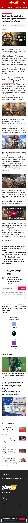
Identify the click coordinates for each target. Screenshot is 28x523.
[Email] (17, 25)
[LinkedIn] (9, 493)
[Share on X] (8, 25)
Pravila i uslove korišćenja (9, 520)
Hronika (20, 429)
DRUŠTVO (18, 478)
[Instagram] (14, 345)
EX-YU (3, 478)
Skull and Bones (15, 53)
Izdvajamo (23, 429)
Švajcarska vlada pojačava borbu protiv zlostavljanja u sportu (13, 393)
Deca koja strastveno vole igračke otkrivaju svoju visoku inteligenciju (9, 461)
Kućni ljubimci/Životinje (21, 452)
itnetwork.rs (8, 240)
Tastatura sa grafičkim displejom (14, 259)
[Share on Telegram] (15, 25)
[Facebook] (14, 326)
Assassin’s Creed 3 (8, 83)
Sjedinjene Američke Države (22, 430)
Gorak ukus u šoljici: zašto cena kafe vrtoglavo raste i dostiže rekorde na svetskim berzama (9, 441)
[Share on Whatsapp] (10, 25)
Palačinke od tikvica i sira (12, 257)
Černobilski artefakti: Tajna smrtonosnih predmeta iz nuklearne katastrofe (13, 387)
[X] (14, 335)
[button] (22, 519)
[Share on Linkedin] (13, 25)
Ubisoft (17, 81)
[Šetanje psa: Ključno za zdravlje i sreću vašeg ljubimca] (22, 451)
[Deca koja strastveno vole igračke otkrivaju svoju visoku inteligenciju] (22, 460)
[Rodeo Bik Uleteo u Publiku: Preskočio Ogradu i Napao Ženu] (22, 429)
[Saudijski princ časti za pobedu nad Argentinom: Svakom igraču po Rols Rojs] (14, 364)
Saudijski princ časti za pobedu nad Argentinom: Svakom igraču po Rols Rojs (13, 375)
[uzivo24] (14, 2)
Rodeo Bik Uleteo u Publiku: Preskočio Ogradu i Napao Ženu (8, 430)
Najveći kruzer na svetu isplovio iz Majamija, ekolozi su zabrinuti (13, 390)
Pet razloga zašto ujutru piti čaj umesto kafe (12, 383)
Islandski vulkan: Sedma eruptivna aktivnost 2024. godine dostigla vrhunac (13, 248)
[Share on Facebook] (5, 25)
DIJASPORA (10, 478)
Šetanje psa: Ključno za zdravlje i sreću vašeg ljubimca (9, 452)
